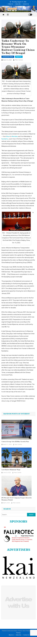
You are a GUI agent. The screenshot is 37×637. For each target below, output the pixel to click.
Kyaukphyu (4, 139)
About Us (10, 4)
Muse (8, 136)
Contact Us (26, 4)
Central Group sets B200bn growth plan (15, 442)
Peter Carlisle (19, 60)
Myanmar (18, 56)
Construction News (8, 56)
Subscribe (18, 4)
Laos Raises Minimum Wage (10, 470)
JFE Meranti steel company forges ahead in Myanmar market (16, 499)
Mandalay (15, 136)
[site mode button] (30, 15)
